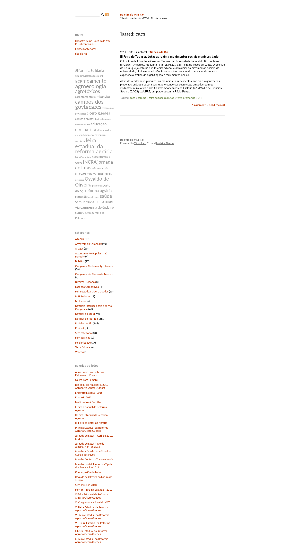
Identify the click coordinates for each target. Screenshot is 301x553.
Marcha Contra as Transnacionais (94, 459)
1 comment (199, 105)
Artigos (79, 248)
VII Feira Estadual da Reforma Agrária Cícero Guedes (92, 517)
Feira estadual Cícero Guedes (91, 291)
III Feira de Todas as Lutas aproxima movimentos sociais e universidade (169, 56)
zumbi (88, 213)
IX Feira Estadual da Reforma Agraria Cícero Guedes (91, 429)
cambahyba (101, 97)
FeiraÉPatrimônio (83, 157)
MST (95, 174)
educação (99, 124)
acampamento (90, 81)
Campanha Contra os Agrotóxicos (94, 266)
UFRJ (200, 98)
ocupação (79, 180)
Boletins (79, 261)
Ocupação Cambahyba (88, 472)
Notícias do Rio (83, 323)
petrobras (97, 186)
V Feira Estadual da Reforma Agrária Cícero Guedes (91, 496)
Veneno (79, 352)
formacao (105, 157)
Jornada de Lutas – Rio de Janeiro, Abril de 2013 (89, 445)
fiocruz (96, 157)
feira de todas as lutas (161, 98)
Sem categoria (83, 333)
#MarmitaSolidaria (89, 71)
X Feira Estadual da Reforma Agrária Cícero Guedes (91, 533)
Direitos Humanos (85, 282)
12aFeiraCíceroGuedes (86, 76)
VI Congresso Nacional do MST (92, 502)
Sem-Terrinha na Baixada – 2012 (93, 489)
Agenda (79, 239)
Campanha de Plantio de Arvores (93, 274)
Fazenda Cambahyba (87, 287)
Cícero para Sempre (86, 380)
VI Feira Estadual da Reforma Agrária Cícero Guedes (92, 509)
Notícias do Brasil (85, 314)
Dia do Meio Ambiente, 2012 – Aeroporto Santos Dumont (92, 386)
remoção (81, 197)
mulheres (105, 173)
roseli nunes (93, 197)
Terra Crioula (82, 347)
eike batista (85, 130)
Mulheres (80, 301)
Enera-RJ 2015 (83, 397)
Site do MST (82, 53)
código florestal (84, 119)
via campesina (86, 208)
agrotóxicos (87, 91)
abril (100, 76)
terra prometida (186, 98)
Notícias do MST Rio (86, 318)
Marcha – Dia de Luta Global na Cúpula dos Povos (93, 453)
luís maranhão (100, 168)
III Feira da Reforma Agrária (91, 423)
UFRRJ (109, 202)
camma (142, 98)
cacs (132, 98)
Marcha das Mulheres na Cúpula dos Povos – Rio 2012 (93, 466)
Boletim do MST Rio (132, 14)
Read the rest (217, 105)
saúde (106, 196)
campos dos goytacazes (89, 104)
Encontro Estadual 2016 (88, 393)
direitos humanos (103, 119)
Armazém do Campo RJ (88, 244)
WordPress (140, 143)
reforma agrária (98, 191)
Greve (78, 162)
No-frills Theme (165, 143)
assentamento (84, 97)
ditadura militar (82, 125)
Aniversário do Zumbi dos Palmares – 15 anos (89, 374)
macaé (80, 174)
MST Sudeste (82, 296)
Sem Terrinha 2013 (86, 485)
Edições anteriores (85, 49)
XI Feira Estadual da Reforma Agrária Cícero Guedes (91, 541)
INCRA (90, 162)
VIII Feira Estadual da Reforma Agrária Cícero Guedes (92, 525)
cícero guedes (98, 113)
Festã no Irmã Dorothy (88, 402)
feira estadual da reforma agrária (94, 146)
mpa (89, 173)
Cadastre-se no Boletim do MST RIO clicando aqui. (93, 43)
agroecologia (90, 87)
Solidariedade (83, 342)
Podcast (79, 328)
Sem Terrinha (84, 202)
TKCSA (99, 202)
